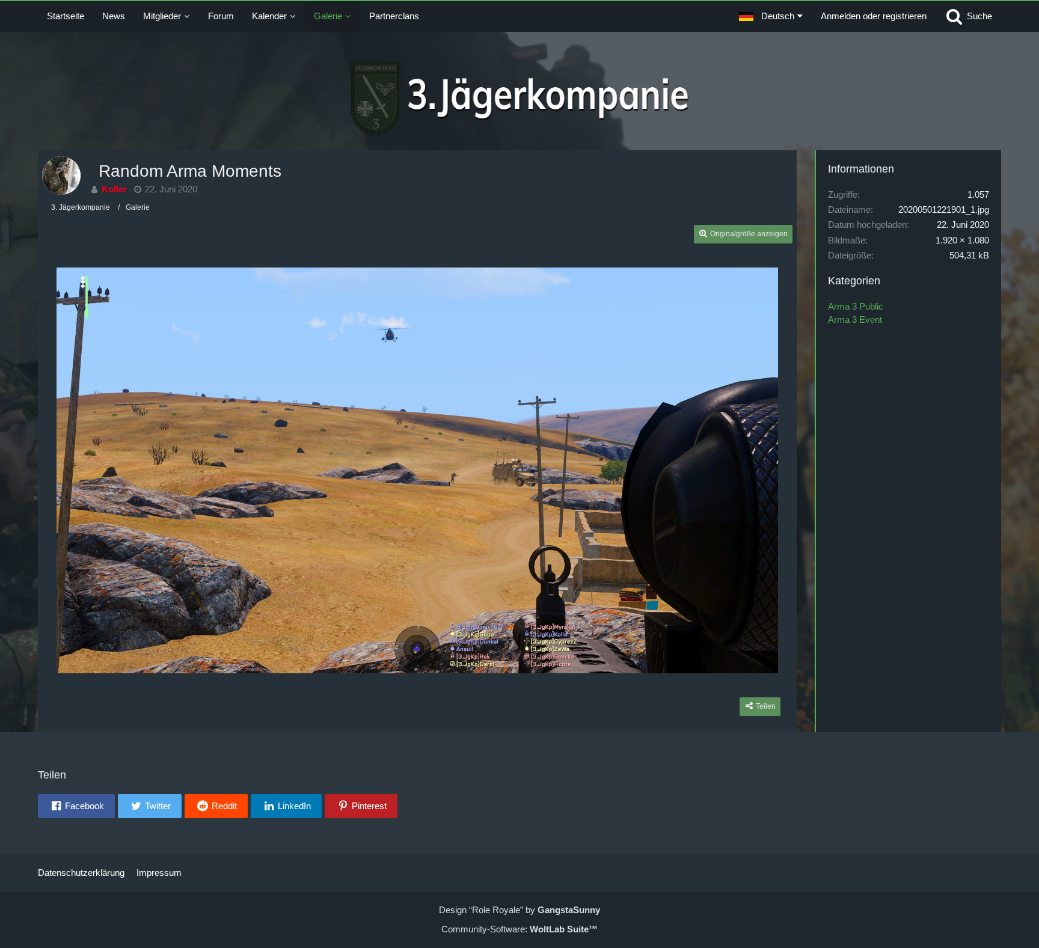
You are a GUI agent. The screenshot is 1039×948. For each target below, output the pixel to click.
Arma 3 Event (855, 319)
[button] (771, 16)
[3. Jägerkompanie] (520, 98)
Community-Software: (519, 929)
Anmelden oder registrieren (874, 16)
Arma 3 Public (855, 306)
